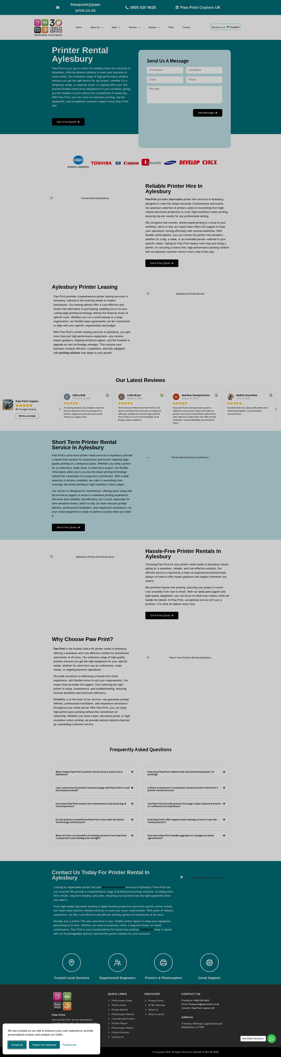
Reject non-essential (44, 1045)
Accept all (17, 1045)
